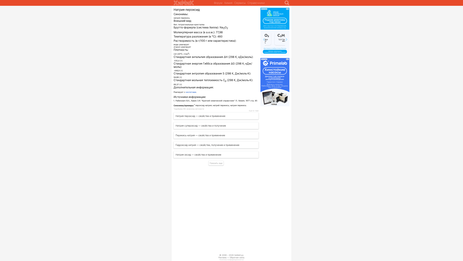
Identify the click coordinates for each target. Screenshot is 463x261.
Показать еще (216, 163)
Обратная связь (237, 257)
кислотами (191, 92)
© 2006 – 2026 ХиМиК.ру (231, 255)
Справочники (256, 2)
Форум (218, 2)
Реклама (222, 257)
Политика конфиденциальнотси (231, 260)
